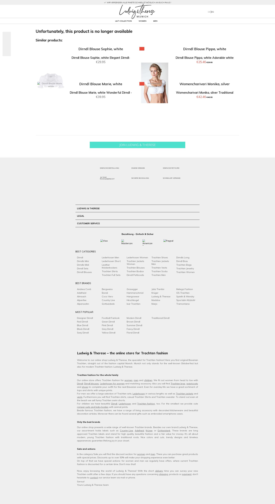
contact (94, 477)
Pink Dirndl (107, 325)
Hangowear (133, 296)
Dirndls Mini (83, 261)
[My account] (220, 11)
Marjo (154, 303)
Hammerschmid (135, 292)
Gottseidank (108, 303)
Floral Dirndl (133, 332)
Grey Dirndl (107, 329)
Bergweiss (107, 289)
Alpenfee (81, 300)
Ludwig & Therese (161, 296)
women (128, 380)
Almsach (81, 296)
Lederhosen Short (111, 261)
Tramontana (183, 303)
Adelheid (81, 292)
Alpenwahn (83, 303)
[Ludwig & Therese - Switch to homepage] (137, 11)
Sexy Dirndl (83, 332)
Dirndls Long (182, 257)
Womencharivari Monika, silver (205, 84)
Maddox (156, 300)
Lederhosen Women (137, 257)
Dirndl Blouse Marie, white (100, 84)
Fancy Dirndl (133, 329)
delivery (159, 470)
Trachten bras (178, 383)
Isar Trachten (133, 303)
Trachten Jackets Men (160, 262)
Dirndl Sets (82, 268)
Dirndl (80, 257)
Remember (125, 54)
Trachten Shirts (110, 271)
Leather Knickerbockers (109, 266)
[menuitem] (69, 11)
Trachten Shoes (160, 257)
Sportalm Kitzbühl (185, 300)
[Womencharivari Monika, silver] (154, 118)
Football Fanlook (111, 318)
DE (209, 12)
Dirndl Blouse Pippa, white (204, 49)
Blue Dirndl (82, 325)
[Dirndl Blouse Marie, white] (50, 118)
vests (79, 397)
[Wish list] (226, 11)
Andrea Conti (84, 289)
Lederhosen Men (110, 257)
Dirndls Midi (83, 264)
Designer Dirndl (85, 318)
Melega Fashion (184, 289)
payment (186, 474)
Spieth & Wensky (185, 296)
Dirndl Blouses (84, 272)
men (136, 380)
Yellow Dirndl (108, 332)
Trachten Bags (184, 264)
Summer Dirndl (134, 325)
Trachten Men (159, 275)
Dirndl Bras (182, 261)
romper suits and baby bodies (92, 407)
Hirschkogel (133, 300)
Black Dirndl (83, 329)
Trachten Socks (160, 271)
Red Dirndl (82, 321)
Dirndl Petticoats (135, 275)
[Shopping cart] (232, 11)
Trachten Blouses (136, 267)
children (148, 380)
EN (212, 12)
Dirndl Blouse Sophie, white (100, 49)
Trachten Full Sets (111, 275)
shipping (163, 474)
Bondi (105, 292)
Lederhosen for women (112, 383)
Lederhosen (139, 393)
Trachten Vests (159, 267)
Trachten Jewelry (185, 268)
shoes (85, 387)
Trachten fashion (146, 403)
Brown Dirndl (133, 321)
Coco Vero (107, 296)
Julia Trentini (158, 289)
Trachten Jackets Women (135, 262)
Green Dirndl (108, 321)
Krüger (155, 292)
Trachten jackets (184, 393)
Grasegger (132, 289)
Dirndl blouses (91, 383)
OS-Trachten (183, 292)
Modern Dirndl (134, 318)
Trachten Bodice (135, 271)
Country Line (108, 300)
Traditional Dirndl (160, 318)
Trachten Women (185, 272)
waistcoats (192, 383)
